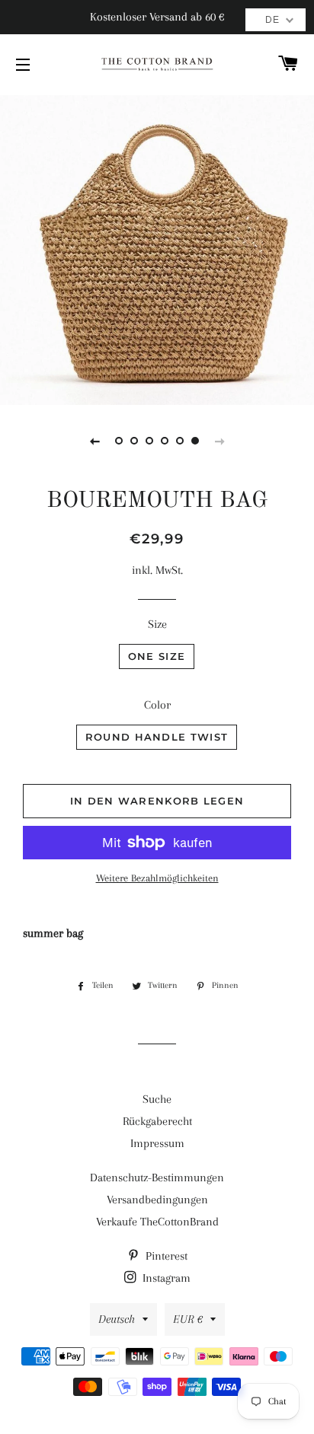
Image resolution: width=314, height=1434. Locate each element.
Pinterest (165, 1256)
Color (157, 705)
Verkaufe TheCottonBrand (157, 1221)
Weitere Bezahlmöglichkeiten (157, 878)
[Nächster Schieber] (219, 440)
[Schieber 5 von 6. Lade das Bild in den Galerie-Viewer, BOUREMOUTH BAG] (179, 440)
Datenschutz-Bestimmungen (157, 1177)
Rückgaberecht (157, 1121)
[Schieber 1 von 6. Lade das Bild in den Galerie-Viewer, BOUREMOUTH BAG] (119, 440)
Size (157, 624)
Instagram (165, 1278)
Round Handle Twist (156, 737)
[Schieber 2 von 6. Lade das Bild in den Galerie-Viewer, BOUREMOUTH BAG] (134, 440)
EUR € (188, 1319)
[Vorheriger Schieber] (94, 440)
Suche (157, 1099)
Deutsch (116, 1319)
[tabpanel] (157, 248)
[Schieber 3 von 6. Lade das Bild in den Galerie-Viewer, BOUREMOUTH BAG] (149, 440)
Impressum (157, 1143)
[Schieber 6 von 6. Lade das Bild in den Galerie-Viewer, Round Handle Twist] (195, 440)
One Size (156, 656)
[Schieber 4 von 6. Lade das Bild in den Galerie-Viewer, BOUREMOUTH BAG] (164, 440)
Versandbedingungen (157, 1199)
